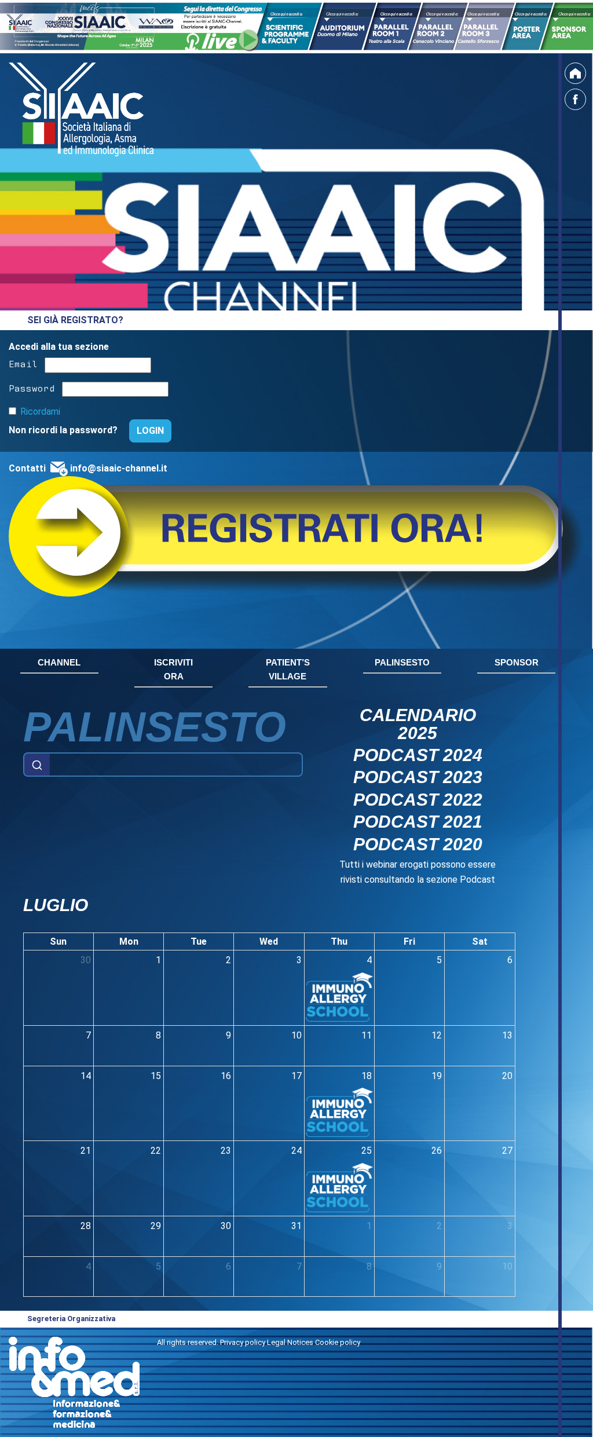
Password (32, 387)
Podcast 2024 (417, 754)
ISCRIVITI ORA (173, 669)
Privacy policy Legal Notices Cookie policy (290, 1342)
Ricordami (40, 411)
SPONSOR (517, 662)
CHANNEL (59, 662)
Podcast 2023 (417, 776)
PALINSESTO (402, 662)
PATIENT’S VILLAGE (288, 669)
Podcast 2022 (417, 799)
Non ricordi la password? (64, 430)
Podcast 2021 (417, 821)
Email (23, 363)
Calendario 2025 (418, 723)
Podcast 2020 (417, 844)
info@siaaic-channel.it (118, 468)
